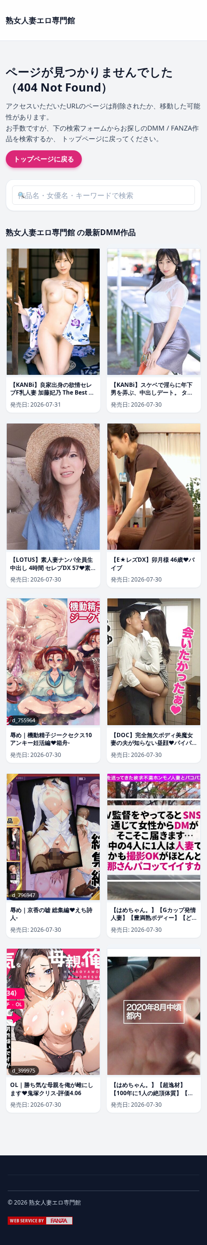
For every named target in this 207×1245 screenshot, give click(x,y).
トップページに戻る (43, 158)
